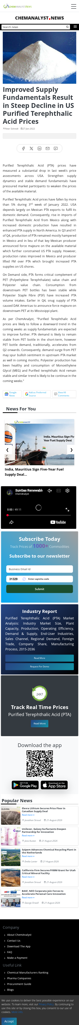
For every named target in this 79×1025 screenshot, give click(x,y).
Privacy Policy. (46, 1004)
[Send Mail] (48, 148)
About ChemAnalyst (18, 934)
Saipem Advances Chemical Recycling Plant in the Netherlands (49, 851)
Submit (39, 589)
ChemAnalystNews (39, 18)
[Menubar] (73, 6)
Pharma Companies (18, 978)
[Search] (67, 27)
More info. (17, 1012)
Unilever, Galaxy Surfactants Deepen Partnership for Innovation (44, 830)
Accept (9, 1021)
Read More (40, 723)
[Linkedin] (39, 148)
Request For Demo (39, 666)
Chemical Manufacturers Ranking (27, 972)
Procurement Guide (18, 984)
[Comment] (56, 148)
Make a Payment (16, 958)
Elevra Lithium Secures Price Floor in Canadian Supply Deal (43, 810)
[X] (31, 148)
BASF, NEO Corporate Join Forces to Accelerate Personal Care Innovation (44, 892)
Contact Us (13, 940)
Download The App (18, 946)
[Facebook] (23, 148)
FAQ (9, 952)
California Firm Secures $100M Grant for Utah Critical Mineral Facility (49, 872)
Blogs (10, 989)
